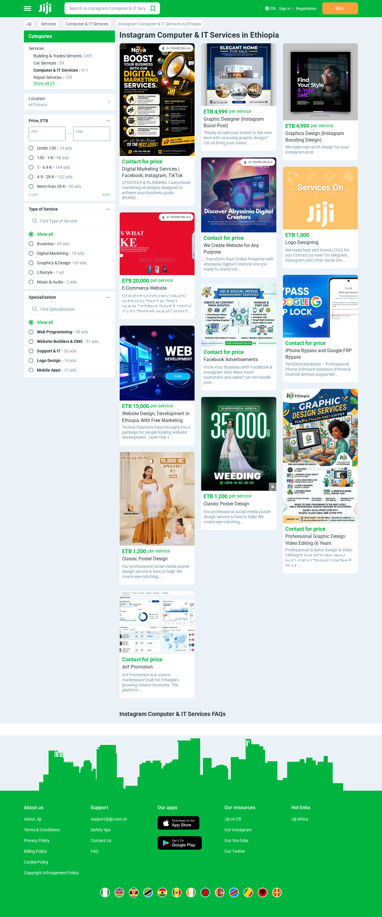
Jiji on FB (232, 819)
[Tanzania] (148, 892)
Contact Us (101, 840)
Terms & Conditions (42, 829)
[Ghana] (162, 892)
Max (79, 131)
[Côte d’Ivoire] (191, 892)
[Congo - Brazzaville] (248, 892)
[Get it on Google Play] (180, 843)
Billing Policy (35, 851)
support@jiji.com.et (109, 819)
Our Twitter (234, 851)
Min (34, 131)
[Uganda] (133, 892)
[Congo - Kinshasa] (234, 892)
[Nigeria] (105, 892)
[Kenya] (119, 892)
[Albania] (262, 892)
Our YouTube (236, 840)
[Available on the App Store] (178, 823)
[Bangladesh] (205, 892)
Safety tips (100, 829)
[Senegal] (176, 892)
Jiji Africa (299, 819)
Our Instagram (238, 829)
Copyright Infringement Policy (51, 872)
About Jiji (32, 819)
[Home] (45, 8)
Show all (45, 234)
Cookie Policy (36, 862)
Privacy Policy (37, 840)
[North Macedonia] (277, 892)
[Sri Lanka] (219, 892)
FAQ (94, 851)
